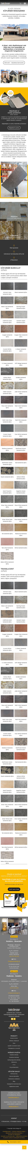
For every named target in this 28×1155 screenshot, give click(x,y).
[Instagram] (14, 1019)
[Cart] (20, 3)
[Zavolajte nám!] (8, 1142)
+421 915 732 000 (14, 956)
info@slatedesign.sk (14, 961)
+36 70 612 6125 (14, 988)
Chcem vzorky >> (13, 1106)
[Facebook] (12, 1019)
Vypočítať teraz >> (13, 1097)
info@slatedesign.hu (14, 993)
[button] (25, 3)
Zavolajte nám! (15, 1142)
